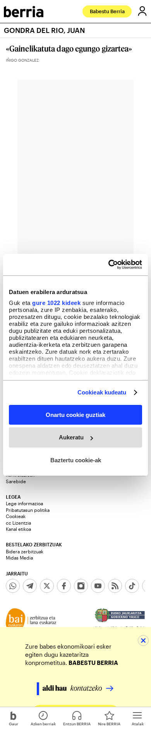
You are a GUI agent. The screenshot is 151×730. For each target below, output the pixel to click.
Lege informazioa (24, 503)
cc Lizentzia (18, 522)
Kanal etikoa (18, 529)
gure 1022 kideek (56, 303)
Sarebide (16, 481)
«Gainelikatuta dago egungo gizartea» (69, 48)
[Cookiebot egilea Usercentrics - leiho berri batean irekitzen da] (108, 265)
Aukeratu (71, 437)
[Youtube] (98, 585)
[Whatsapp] (12, 585)
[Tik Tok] (132, 585)
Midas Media (19, 557)
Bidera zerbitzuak (24, 551)
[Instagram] (81, 585)
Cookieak (16, 516)
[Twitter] (46, 585)
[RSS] (115, 585)
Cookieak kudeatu (102, 392)
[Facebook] (63, 585)
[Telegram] (29, 585)
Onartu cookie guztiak (75, 414)
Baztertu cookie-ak (75, 460)
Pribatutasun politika (28, 510)
